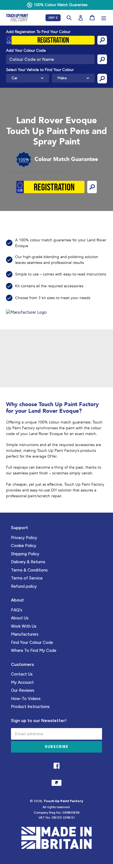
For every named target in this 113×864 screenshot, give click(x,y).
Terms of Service (27, 578)
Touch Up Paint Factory (63, 801)
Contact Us (22, 674)
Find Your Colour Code (32, 642)
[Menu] (103, 18)
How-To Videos (26, 698)
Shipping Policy (25, 553)
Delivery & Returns (28, 561)
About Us (20, 618)
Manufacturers (24, 634)
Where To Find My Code (33, 650)
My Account (22, 682)
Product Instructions (30, 706)
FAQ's (16, 610)
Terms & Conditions (29, 570)
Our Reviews (22, 690)
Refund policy (24, 586)
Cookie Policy (23, 545)
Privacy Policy (24, 537)
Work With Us (23, 626)
